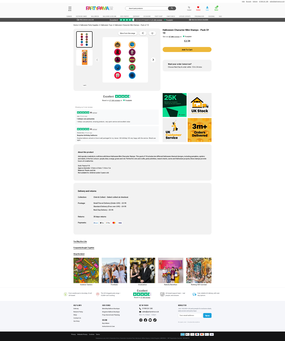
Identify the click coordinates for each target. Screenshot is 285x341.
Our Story (76, 321)
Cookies (91, 334)
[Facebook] (145, 320)
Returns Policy (78, 312)
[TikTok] (155, 320)
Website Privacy (82, 334)
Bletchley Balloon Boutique (111, 308)
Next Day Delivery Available (200, 19)
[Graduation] (142, 270)
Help (243, 1)
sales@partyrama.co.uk (277, 1)
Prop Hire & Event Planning (111, 315)
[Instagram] (140, 320)
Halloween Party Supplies (89, 25)
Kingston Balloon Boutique (111, 312)
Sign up (207, 315)
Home (75, 25)
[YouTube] (150, 320)
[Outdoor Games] (86, 270)
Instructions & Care (108, 326)
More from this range (127, 33)
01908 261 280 (263, 1)
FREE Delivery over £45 (87, 19)
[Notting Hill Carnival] (199, 270)
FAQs (75, 315)
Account (248, 1)
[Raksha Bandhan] (170, 270)
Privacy (73, 334)
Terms (98, 334)
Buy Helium (105, 323)
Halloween (95, 16)
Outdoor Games (81, 16)
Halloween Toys (106, 25)
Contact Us (77, 318)
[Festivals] (114, 270)
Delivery (255, 1)
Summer (69, 16)
